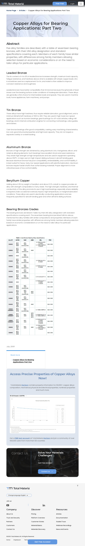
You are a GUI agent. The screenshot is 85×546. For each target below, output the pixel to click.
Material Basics (36, 525)
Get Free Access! (42, 542)
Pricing (33, 514)
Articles (58, 514)
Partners (9, 522)
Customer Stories (37, 522)
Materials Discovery (38, 529)
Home (8, 540)
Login (72, 3)
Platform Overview (38, 518)
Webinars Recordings (63, 525)
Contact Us (47, 471)
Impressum (17, 540)
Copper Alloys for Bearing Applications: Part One (23, 361)
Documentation (62, 518)
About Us (9, 514)
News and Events (62, 529)
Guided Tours (61, 522)
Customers (10, 525)
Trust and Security (13, 518)
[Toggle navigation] (81, 4)
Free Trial (60, 3)
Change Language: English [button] (17, 495)
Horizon (46, 438)
